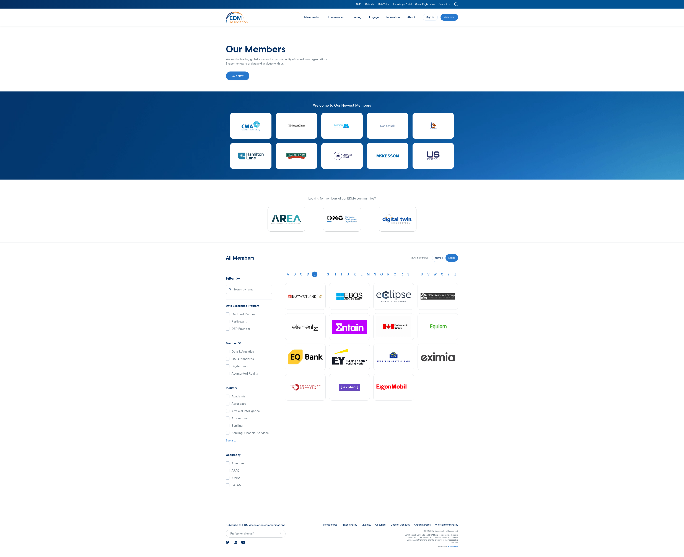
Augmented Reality (245, 374)
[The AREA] (286, 219)
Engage (374, 17)
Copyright (380, 525)
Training (356, 17)
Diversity (366, 525)
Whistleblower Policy (446, 525)
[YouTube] (243, 542)
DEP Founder (241, 329)
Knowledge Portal (402, 4)
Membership (312, 17)
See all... (231, 440)
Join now (449, 17)
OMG (359, 4)
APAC (236, 471)
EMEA (236, 478)
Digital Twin (240, 366)
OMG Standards (243, 359)
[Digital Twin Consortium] (397, 219)
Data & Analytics (243, 352)
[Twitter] (227, 542)
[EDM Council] (237, 17)
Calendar (370, 4)
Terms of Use (330, 525)
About (411, 17)
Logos (451, 258)
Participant (239, 322)
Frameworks (335, 17)
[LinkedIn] (235, 542)
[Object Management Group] (342, 219)
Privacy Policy (349, 525)
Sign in (430, 17)
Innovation (393, 17)
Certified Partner (243, 314)
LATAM (237, 485)
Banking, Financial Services (250, 433)
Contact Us (444, 4)
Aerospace (239, 404)
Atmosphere (453, 546)
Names (439, 258)
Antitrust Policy (422, 525)
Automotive (240, 418)
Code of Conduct (400, 525)
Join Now (237, 76)
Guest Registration (425, 4)
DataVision (384, 4)
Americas (238, 463)
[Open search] (456, 4)
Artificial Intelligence (246, 411)
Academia (238, 396)
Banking (237, 426)
